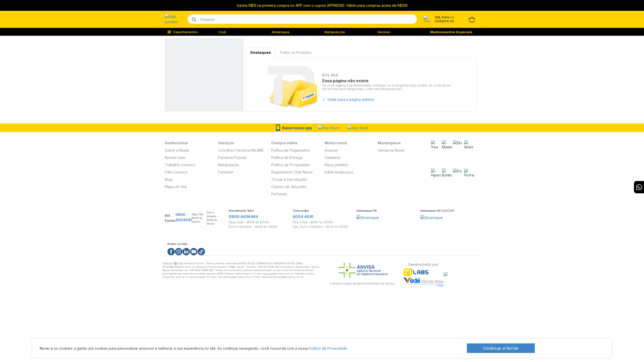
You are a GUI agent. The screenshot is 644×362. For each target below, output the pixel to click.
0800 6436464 (243, 216)
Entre (446, 17)
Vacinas (383, 32)
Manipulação (335, 32)
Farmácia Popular (232, 157)
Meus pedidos (336, 165)
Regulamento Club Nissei (291, 172)
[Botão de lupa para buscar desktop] (192, 18)
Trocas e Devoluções (289, 179)
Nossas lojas (175, 157)
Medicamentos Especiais (451, 32)
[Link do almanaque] (367, 216)
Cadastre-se (444, 21)
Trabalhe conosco (180, 165)
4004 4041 (303, 216)
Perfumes (279, 194)
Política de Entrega (286, 157)
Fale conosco (176, 172)
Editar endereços (339, 172)
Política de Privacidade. (328, 348)
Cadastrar (333, 157)
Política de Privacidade (290, 165)
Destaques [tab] (260, 52)
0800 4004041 (183, 217)
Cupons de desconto (288, 187)
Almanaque (281, 32)
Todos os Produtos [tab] (295, 52)
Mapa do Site (176, 187)
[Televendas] (639, 187)
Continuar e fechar (501, 348)
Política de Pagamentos (290, 150)
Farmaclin (226, 172)
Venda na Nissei (391, 150)
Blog (168, 179)
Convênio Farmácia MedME (241, 150)
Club (222, 32)
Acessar (331, 150)
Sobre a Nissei (177, 150)
